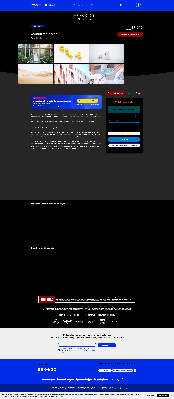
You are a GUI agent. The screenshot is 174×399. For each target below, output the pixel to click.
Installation (150, 395)
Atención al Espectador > (65, 379)
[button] (140, 5)
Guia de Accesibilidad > (84, 379)
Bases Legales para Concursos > (118, 388)
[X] (45, 369)
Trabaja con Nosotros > (117, 381)
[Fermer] (171, 395)
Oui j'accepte (163, 395)
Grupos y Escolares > (101, 379)
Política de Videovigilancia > (100, 387)
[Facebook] (42, 369)
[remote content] (66, 102)
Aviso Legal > (54, 387)
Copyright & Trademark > (67, 387)
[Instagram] (48, 369)
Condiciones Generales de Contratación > (77, 388)
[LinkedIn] (55, 369)
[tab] (115, 93)
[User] (137, 108)
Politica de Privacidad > (83, 387)
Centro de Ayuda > (48, 379)
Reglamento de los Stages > (99, 388)
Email (60, 341)
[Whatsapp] (39, 369)
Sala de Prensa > (102, 381)
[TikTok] (52, 369)
